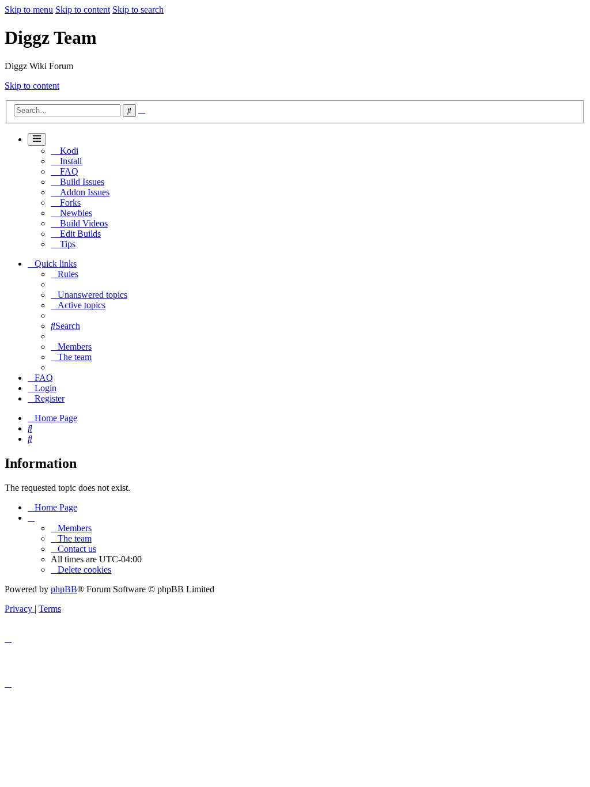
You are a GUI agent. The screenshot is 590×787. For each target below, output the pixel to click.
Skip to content (82, 9)
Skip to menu (29, 9)
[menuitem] (64, 274)
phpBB (64, 589)
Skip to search (138, 9)
